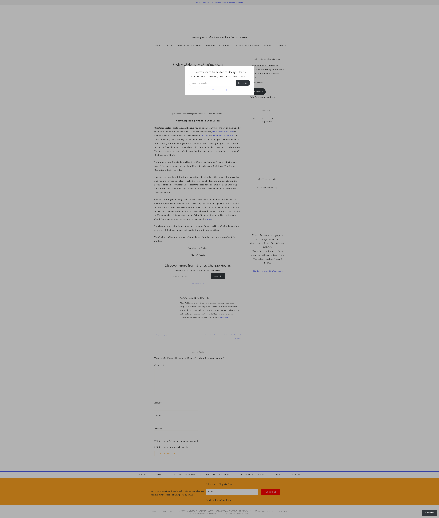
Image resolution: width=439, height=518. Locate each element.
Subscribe (242, 83)
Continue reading (219, 90)
